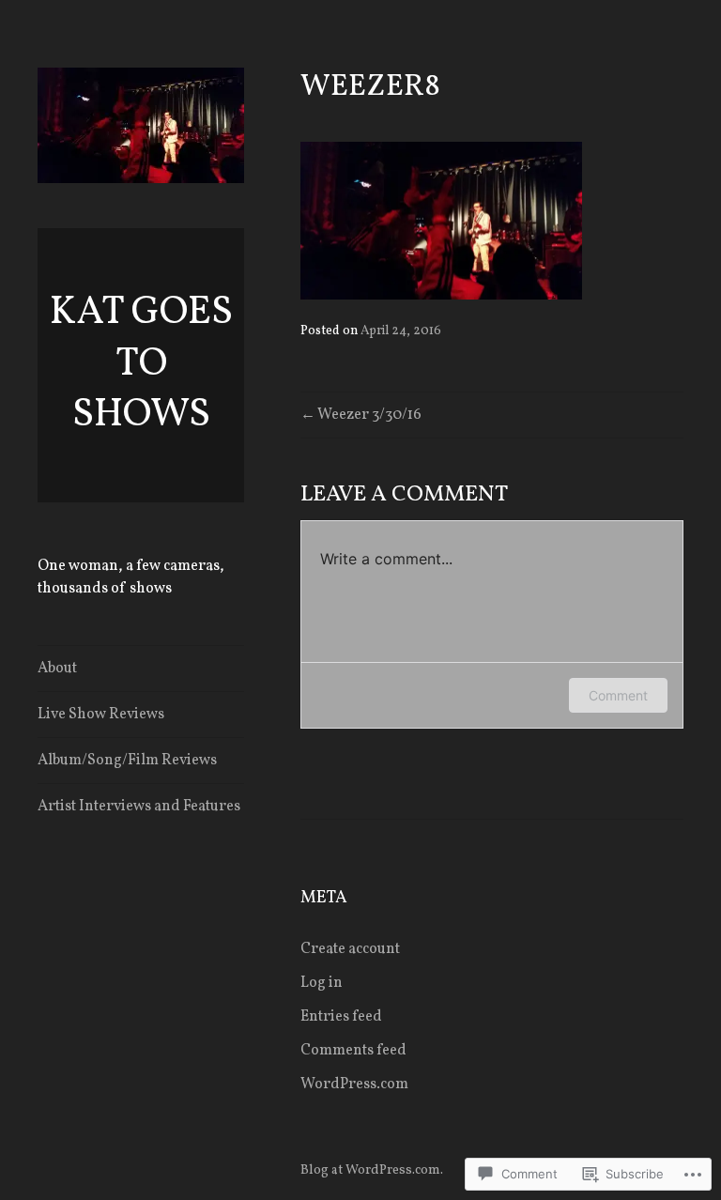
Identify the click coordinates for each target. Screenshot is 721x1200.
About (57, 668)
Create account (350, 949)
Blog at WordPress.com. (371, 1170)
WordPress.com (354, 1084)
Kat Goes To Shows (141, 364)
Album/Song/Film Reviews (127, 760)
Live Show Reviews (101, 714)
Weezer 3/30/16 (369, 415)
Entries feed (341, 1017)
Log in (321, 983)
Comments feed (353, 1050)
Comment (618, 695)
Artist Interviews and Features (139, 806)
